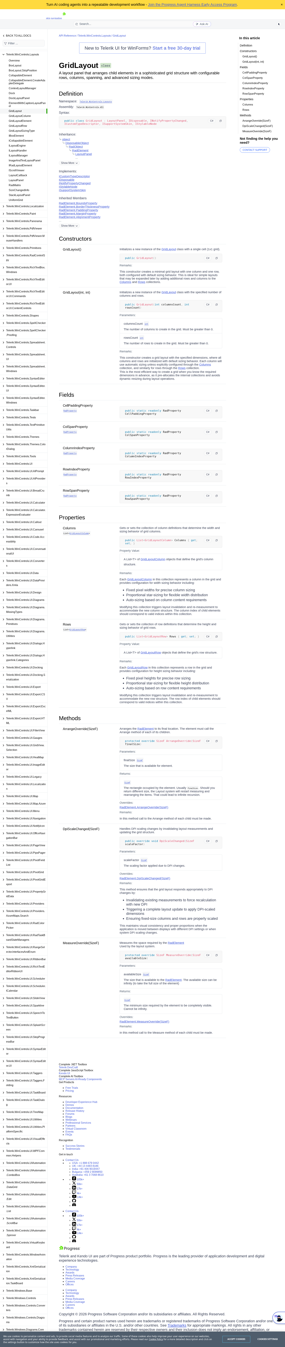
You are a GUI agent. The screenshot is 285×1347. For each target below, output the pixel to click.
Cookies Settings (267, 1339)
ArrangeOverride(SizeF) (80, 729)
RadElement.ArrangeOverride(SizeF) (144, 807)
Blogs (68, 1116)
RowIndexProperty (76, 469)
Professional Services (78, 1122)
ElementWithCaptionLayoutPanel (27, 104)
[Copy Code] (220, 121)
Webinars (71, 1119)
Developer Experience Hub (81, 1102)
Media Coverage (75, 1278)
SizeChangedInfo (19, 190)
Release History (74, 1110)
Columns (125, 282)
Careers (70, 1281)
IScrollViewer (16, 170)
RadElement (80, 150)
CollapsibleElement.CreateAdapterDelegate (27, 82)
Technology (72, 1269)
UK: (85, 1166)
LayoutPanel (16, 180)
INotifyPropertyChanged (75, 183)
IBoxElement (16, 135)
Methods (70, 718)
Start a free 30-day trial (176, 48)
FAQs (68, 1134)
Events (69, 1131)
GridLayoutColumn (20, 116)
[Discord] (74, 1205)
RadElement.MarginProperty (77, 213)
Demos (69, 1105)
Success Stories (74, 1145)
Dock (12, 93)
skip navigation (54, 18)
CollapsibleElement (20, 75)
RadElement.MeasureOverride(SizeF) (144, 1021)
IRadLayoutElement (20, 165)
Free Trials (71, 1087)
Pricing (69, 1090)
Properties (72, 517)
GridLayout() (72, 249)
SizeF (140, 760)
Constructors (75, 238)
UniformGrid (16, 200)
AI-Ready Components (88, 1079)
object (66, 139)
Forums (69, 1113)
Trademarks (177, 1325)
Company (71, 1266)
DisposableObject (77, 143)
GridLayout (15, 111)
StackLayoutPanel (19, 195)
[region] (142, 1339)
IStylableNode (68, 186)
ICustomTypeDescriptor (74, 176)
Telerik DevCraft (68, 1067)
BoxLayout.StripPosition (23, 70)
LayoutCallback (18, 175)
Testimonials (72, 1148)
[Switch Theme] (279, 24)
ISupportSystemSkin (72, 190)
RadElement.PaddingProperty (78, 210)
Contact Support (255, 150)
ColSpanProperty (75, 427)
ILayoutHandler (18, 150)
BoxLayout (15, 65)
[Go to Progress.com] (69, 1249)
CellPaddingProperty (78, 405)
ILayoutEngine (17, 145)
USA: (85, 1163)
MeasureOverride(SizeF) (81, 943)
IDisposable (66, 179)
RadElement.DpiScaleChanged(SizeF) (145, 878)
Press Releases (74, 1275)
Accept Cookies (236, 1339)
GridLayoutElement (20, 121)
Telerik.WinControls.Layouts (94, 35)
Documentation (74, 1108)
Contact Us (72, 1160)
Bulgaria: (87, 1171)
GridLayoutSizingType (22, 130)
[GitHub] (74, 1201)
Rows (141, 282)
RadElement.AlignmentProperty (79, 217)
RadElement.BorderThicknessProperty (84, 206)
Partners (70, 1125)
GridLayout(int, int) (76, 292)
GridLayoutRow (18, 125)
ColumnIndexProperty (79, 448)
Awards (69, 1272)
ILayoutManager (18, 155)
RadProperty (70, 410)
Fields (66, 394)
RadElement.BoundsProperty (78, 203)
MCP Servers (67, 1079)
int (146, 323)
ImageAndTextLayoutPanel (24, 160)
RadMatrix (15, 185)
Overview (14, 60)
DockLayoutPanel (19, 98)
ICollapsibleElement (20, 140)
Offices (69, 1284)
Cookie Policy (156, 1339)
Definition (71, 93)
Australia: (88, 1174)
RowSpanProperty (76, 490)
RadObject (76, 146)
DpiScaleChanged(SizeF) (81, 829)
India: (86, 1168)
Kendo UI (64, 1073)
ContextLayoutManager (22, 88)
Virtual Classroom (75, 1128)
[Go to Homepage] (64, 18)
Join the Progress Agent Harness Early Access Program (192, 4)
